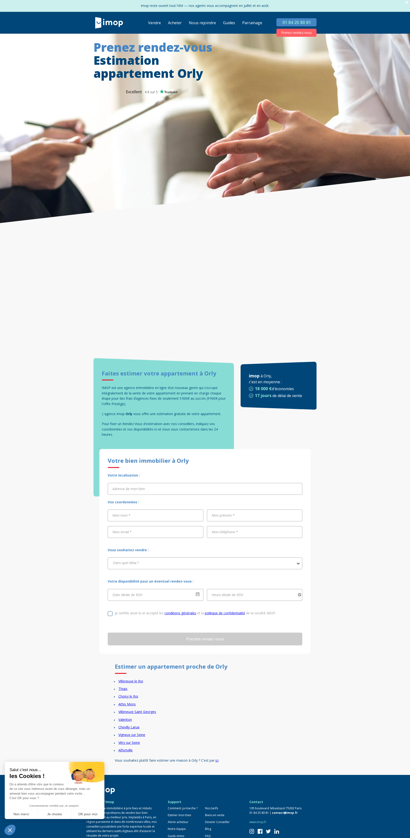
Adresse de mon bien (128, 488)
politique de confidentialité (225, 613)
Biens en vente (214, 815)
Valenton (125, 719)
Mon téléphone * (225, 532)
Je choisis (54, 814)
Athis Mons (127, 704)
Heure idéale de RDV (227, 595)
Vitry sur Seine (129, 742)
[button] (10, 830)
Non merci (21, 814)
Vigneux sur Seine (131, 734)
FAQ (208, 836)
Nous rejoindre (202, 22)
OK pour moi (87, 814)
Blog (208, 829)
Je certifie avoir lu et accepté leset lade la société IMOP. (195, 613)
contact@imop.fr (285, 813)
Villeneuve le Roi (130, 681)
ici (217, 760)
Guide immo (176, 836)
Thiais (122, 688)
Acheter (175, 22)
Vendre (154, 22)
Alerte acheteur (178, 822)
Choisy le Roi (128, 696)
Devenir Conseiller (217, 822)
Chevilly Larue (129, 727)
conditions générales (180, 613)
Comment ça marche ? (183, 808)
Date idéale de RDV (127, 595)
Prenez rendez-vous (296, 32)
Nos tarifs (211, 808)
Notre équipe (177, 829)
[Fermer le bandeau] (406, 2)
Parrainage (252, 22)
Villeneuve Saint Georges (137, 711)
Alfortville (125, 750)
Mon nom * (121, 515)
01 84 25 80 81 (296, 22)
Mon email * (122, 532)
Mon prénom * (223, 515)
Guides (229, 22)
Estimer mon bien (179, 815)
